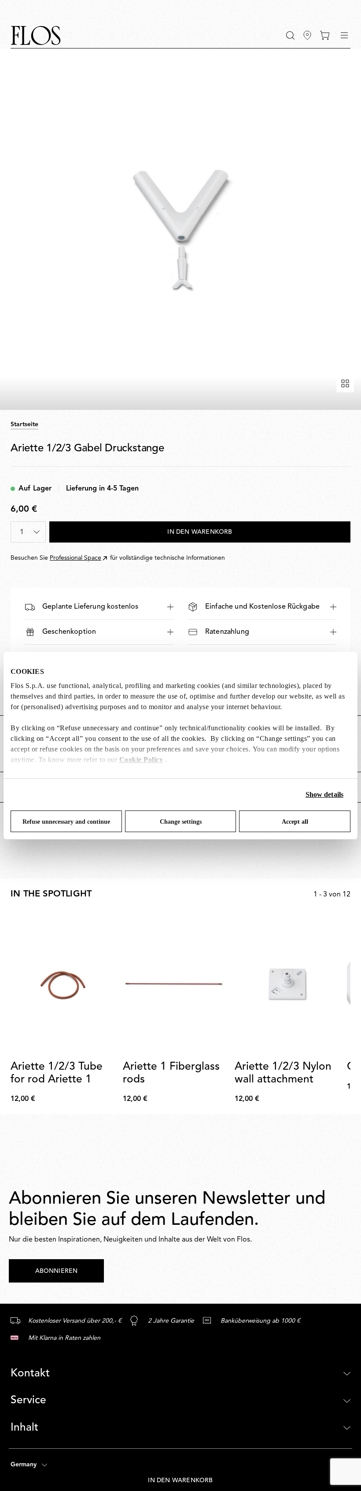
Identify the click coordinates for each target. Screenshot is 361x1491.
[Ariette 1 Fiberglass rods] (175, 984)
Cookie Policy (141, 759)
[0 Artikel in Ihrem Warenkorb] (325, 35)
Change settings (181, 821)
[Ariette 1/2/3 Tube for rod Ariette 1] (63, 984)
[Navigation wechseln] (344, 35)
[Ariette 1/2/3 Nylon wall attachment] (287, 984)
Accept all (295, 821)
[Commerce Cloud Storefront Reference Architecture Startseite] (36, 35)
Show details (324, 794)
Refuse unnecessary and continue (66, 821)
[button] (290, 35)
